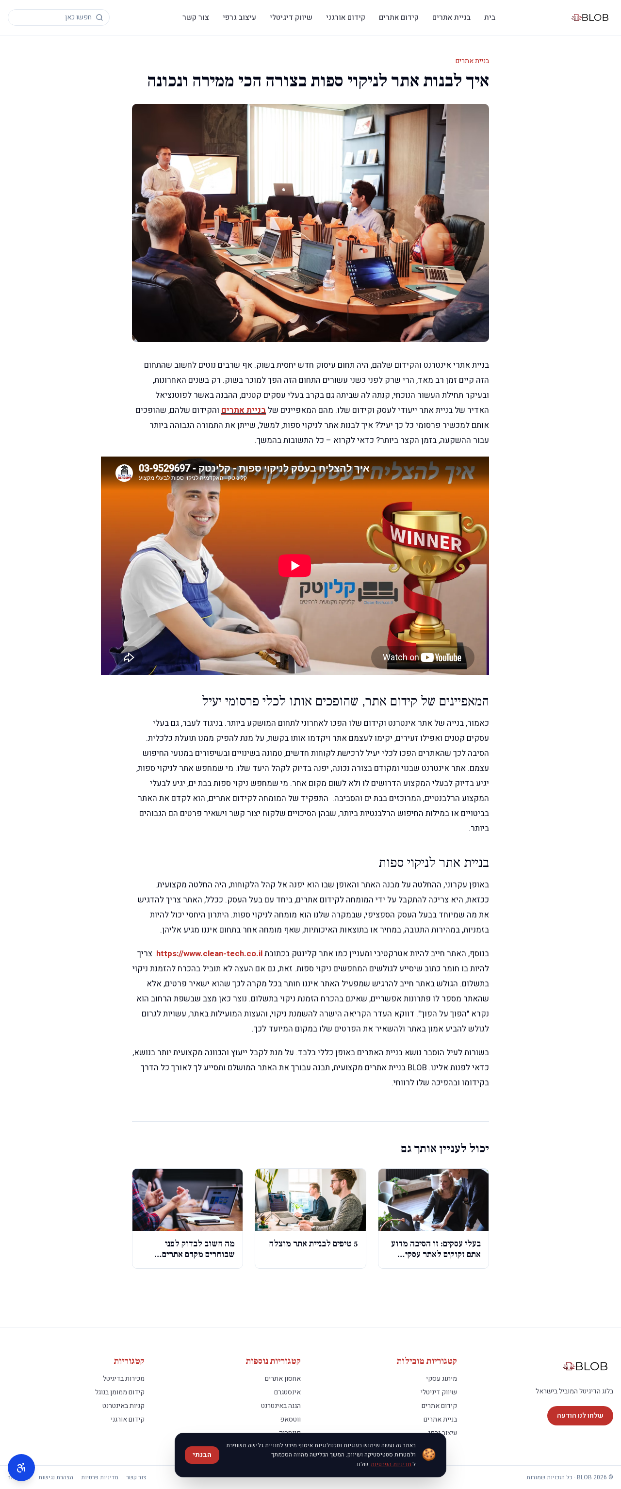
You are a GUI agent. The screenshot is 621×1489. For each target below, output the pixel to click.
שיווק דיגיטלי (291, 17)
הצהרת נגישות (55, 1477)
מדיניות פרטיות (99, 1477)
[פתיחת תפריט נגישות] (21, 1467)
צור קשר (195, 17)
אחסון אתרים (283, 1379)
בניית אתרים (451, 17)
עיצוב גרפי (239, 17)
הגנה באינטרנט (281, 1406)
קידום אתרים (399, 17)
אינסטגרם (287, 1392)
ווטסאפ (290, 1419)
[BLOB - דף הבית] (590, 17)
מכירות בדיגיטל (124, 1379)
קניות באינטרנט (123, 1406)
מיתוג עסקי (441, 1379)
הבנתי (202, 1455)
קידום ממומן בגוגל (120, 1392)
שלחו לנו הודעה (580, 1415)
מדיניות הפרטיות (391, 1464)
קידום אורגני (345, 17)
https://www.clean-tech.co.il (209, 954)
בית (489, 17)
